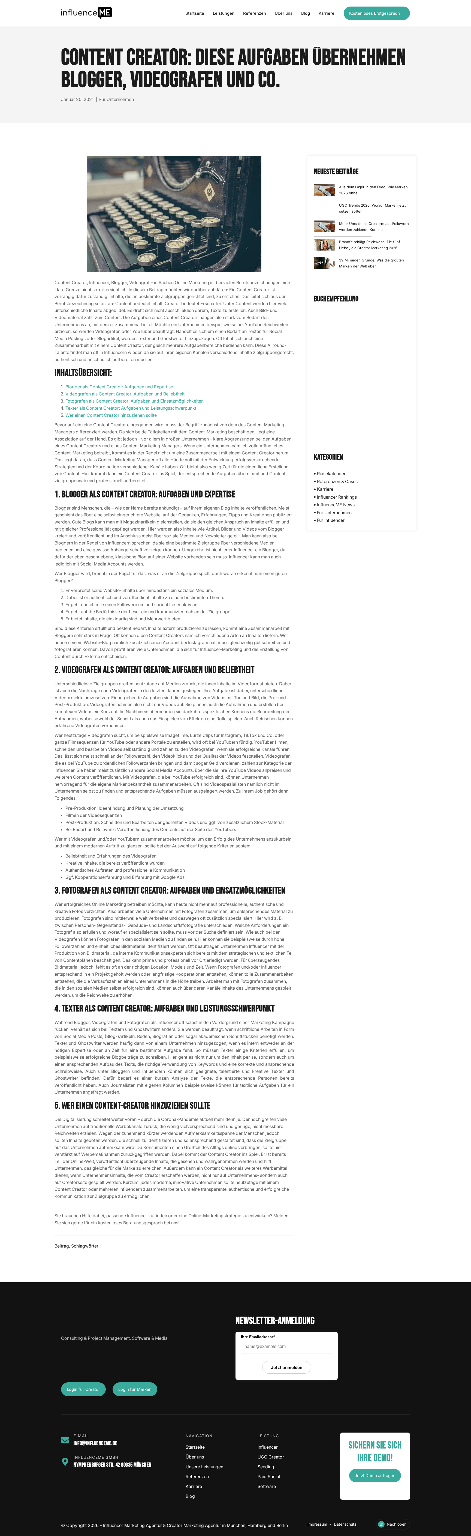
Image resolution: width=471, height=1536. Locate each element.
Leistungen (223, 13)
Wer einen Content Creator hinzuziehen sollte (111, 415)
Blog (305, 13)
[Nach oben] (381, 1524)
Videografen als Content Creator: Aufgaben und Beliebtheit (125, 394)
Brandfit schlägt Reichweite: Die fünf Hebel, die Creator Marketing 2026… (369, 245)
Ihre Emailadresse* (258, 1337)
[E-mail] (65, 1440)
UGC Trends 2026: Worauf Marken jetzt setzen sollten (372, 208)
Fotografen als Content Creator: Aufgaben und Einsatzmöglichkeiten (134, 401)
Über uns (283, 13)
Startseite (194, 13)
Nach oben (396, 1524)
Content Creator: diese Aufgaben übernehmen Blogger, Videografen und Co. (233, 69)
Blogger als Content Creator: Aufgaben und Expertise (119, 386)
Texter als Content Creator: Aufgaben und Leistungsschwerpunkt (130, 408)
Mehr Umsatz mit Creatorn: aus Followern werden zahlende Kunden (374, 226)
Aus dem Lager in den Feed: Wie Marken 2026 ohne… (373, 190)
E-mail (81, 1435)
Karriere (326, 13)
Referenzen (254, 13)
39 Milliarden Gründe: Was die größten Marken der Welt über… (371, 263)
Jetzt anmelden (286, 1367)
